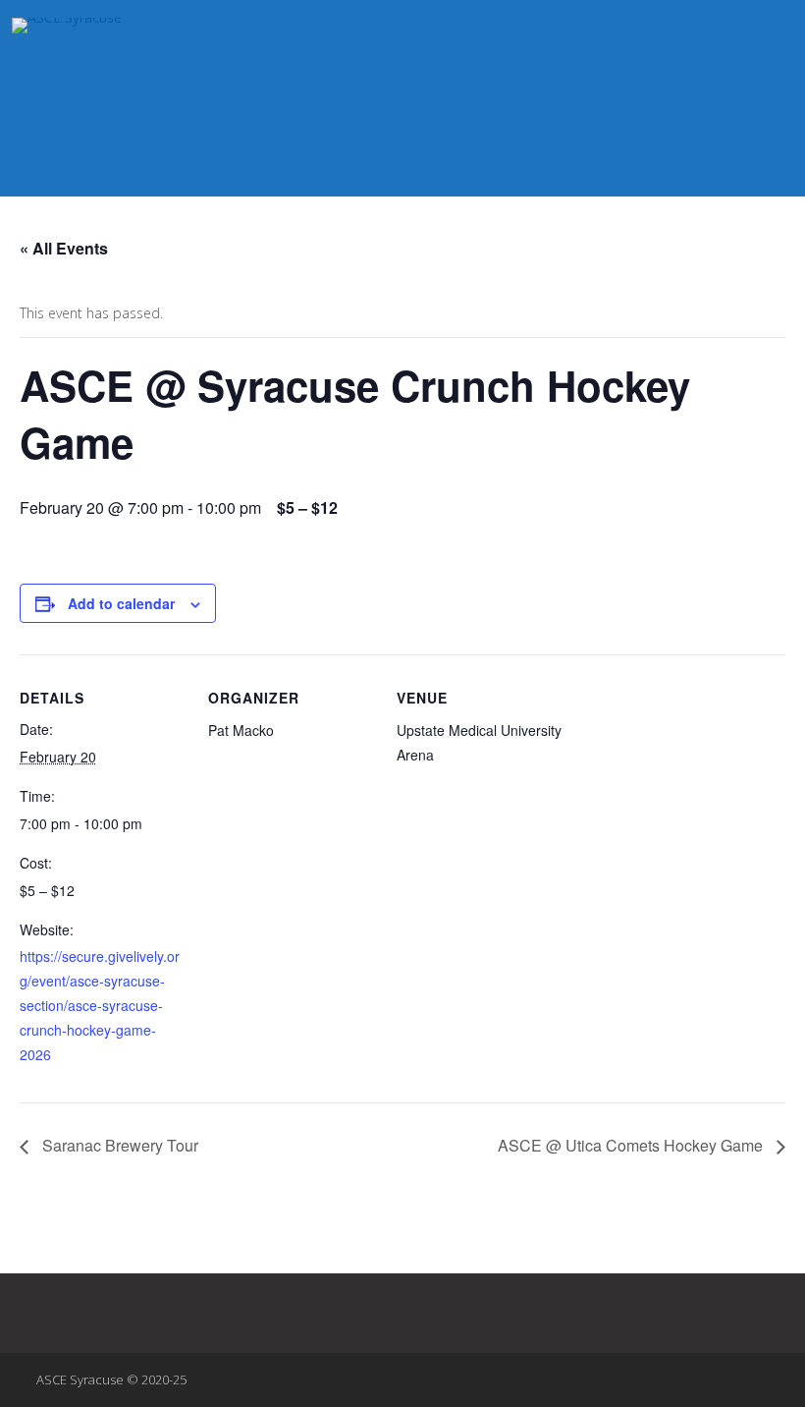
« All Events (64, 248)
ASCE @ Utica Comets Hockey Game (632, 1145)
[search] (768, 34)
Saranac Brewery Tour (118, 1145)
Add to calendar (121, 603)
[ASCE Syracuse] (305, 25)
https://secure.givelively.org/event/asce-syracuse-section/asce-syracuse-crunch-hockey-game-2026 (100, 1005)
